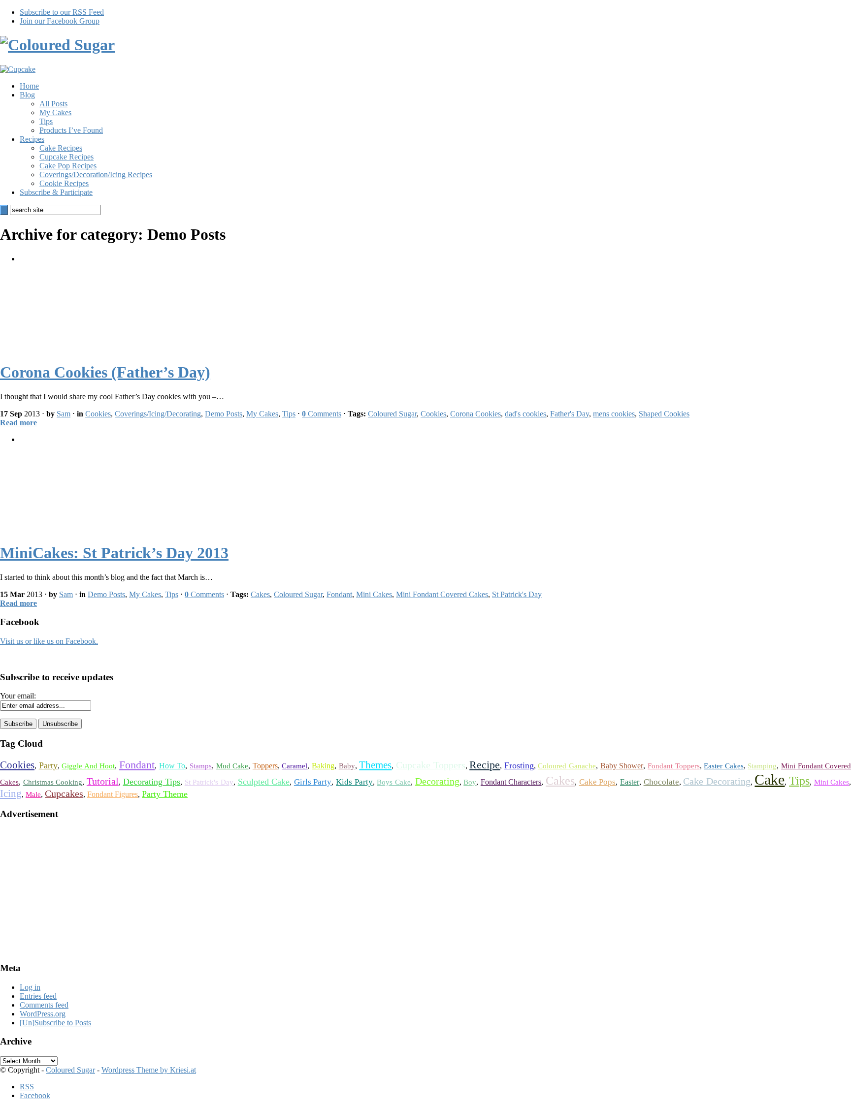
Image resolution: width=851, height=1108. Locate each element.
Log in (30, 987)
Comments (321, 414)
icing (11, 793)
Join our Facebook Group (59, 21)
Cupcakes (64, 794)
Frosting (519, 765)
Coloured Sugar (392, 414)
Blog (27, 95)
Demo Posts (223, 414)
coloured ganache (567, 766)
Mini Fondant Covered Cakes (442, 594)
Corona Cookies (475, 414)
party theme (165, 794)
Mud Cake (232, 766)
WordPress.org (42, 1014)
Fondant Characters (511, 782)
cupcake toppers (430, 765)
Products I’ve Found (71, 130)
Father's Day (569, 414)
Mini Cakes (374, 594)
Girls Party (313, 782)
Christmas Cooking (53, 782)
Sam (63, 414)
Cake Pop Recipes (68, 165)
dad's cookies (525, 414)
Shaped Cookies (664, 414)
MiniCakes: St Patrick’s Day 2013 (114, 553)
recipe (484, 765)
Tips (46, 121)
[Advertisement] (74, 889)
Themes (375, 765)
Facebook (35, 1095)
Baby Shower (622, 765)
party (48, 765)
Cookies (98, 414)
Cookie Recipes (64, 183)
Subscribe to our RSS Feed (62, 12)
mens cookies (614, 414)
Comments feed (44, 1005)
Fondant (339, 594)
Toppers (265, 765)
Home (29, 86)
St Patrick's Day (517, 594)
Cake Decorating (717, 781)
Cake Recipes (60, 148)
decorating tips (152, 782)
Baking (323, 765)
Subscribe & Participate (56, 192)
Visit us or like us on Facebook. (49, 641)
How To (172, 765)
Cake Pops (597, 782)
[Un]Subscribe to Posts (55, 1022)
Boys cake (394, 782)
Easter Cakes (724, 766)
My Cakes (55, 112)
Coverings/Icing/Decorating (158, 414)
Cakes (260, 594)
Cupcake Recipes (66, 157)
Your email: (18, 696)
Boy (469, 782)
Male (33, 794)
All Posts (53, 103)
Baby (347, 766)
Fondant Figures (112, 794)
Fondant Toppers (674, 766)
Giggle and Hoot (88, 766)
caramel (294, 766)
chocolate (661, 782)
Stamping (762, 766)
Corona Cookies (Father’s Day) (105, 372)
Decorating (437, 781)
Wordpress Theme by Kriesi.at (148, 1070)
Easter (629, 782)
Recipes (32, 139)
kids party (354, 782)
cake (769, 779)
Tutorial (103, 781)
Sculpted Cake (264, 782)
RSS (27, 1086)
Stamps (201, 766)
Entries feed (38, 996)
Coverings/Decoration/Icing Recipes (95, 174)
